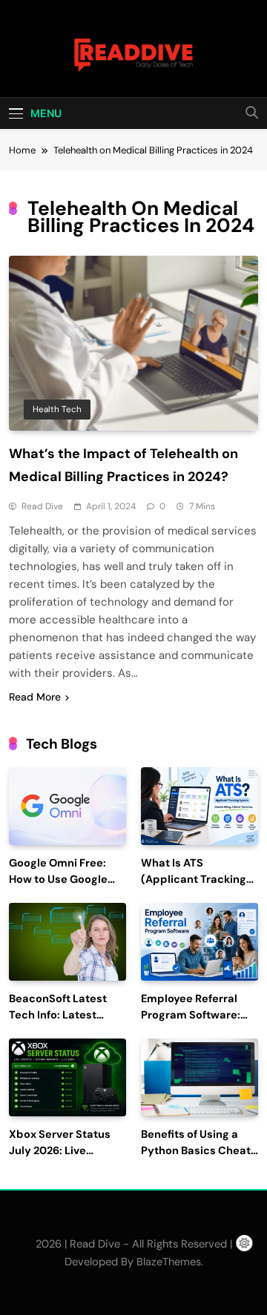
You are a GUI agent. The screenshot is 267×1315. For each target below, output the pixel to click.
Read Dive (42, 506)
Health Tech (57, 409)
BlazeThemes (168, 1261)
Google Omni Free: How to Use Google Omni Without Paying (65, 879)
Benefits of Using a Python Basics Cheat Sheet (196, 1150)
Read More (35, 696)
